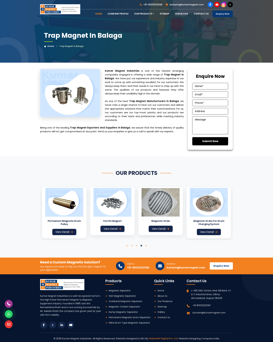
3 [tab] (136, 245)
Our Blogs (181, 13)
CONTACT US (201, 13)
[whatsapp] (9, 314)
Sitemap (164, 13)
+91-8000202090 (152, 4)
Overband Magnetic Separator (125, 301)
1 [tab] (127, 245)
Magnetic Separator (120, 290)
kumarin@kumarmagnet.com (186, 4)
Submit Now (210, 141)
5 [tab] (146, 245)
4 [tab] (141, 245)
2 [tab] (131, 245)
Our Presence (165, 301)
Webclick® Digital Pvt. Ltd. (164, 338)
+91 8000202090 (202, 305)
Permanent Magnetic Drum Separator (130, 317)
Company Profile (118, 13)
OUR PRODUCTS (143, 13)
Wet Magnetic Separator (122, 295)
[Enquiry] (9, 324)
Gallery (161, 312)
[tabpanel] (64, 212)
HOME (98, 13)
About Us (162, 295)
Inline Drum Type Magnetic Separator (129, 322)
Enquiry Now (222, 13)
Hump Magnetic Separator (123, 312)
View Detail (62, 232)
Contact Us (164, 317)
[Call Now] (9, 304)
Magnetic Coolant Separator (124, 306)
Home (50, 46)
